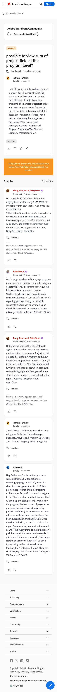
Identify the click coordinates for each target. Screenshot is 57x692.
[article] (28, 226)
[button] (15, 71)
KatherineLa (18, 271)
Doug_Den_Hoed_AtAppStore (26, 190)
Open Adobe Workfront (25, 34)
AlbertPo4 (17, 467)
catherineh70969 (21, 77)
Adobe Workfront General (14, 14)
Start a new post (32, 167)
